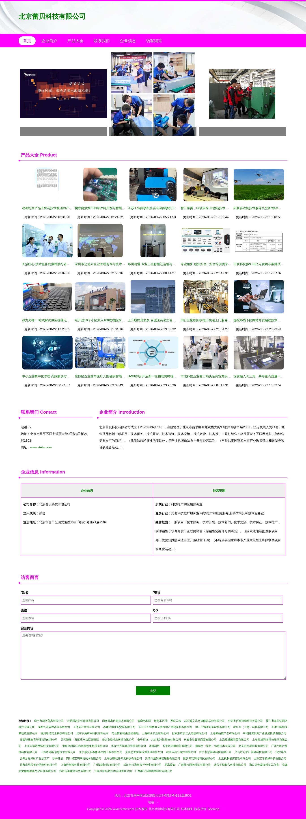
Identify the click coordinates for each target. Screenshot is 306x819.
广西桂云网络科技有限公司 (194, 764)
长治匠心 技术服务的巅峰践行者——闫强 (50, 264)
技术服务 (141, 809)
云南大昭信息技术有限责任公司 (113, 771)
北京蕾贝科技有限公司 (52, 16)
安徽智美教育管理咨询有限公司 (39, 739)
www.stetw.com (41, 447)
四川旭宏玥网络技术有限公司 (83, 758)
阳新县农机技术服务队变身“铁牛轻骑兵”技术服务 (267, 208)
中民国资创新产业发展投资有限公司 (264, 733)
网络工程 (175, 720)
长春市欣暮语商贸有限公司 (200, 739)
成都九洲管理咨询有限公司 (54, 727)
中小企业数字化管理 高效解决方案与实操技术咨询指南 (60, 376)
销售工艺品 (160, 720)
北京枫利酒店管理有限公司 (234, 758)
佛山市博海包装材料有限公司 (212, 727)
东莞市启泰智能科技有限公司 (245, 720)
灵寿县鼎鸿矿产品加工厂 (35, 758)
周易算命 (169, 764)
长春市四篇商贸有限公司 (177, 745)
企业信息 (128, 41)
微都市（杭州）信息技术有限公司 (215, 745)
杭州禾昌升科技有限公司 (181, 752)
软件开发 (57, 758)
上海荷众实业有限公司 (155, 733)
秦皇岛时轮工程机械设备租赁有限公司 (85, 745)
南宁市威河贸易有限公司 (49, 720)
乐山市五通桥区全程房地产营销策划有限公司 (165, 727)
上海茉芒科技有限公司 (86, 727)
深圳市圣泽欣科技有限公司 (118, 739)
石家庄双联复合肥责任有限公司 (39, 764)
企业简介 (49, 41)
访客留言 (154, 41)
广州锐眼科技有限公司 (107, 764)
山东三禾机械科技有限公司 (270, 758)
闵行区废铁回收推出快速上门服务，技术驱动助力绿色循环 (221, 320)
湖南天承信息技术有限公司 (118, 720)
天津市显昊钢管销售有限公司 (162, 758)
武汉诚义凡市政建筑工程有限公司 (204, 720)
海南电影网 (144, 720)
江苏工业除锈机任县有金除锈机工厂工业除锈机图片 (164, 208)
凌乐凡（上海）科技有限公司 (250, 727)
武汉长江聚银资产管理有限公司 (142, 764)
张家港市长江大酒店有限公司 (189, 733)
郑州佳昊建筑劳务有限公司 (75, 771)
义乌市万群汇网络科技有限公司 (254, 752)
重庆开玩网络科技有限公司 (199, 758)
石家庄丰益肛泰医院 (86, 739)
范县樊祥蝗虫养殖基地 (125, 733)
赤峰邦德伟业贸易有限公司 (119, 727)
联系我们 (102, 41)
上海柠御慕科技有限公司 (76, 764)
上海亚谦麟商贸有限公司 (234, 739)
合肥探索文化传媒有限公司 (83, 720)
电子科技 (142, 739)
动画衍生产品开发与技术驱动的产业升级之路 (53, 208)
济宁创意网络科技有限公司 (215, 752)
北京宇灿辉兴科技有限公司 (92, 733)
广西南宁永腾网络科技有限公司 (153, 771)
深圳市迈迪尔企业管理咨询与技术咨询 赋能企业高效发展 (114, 264)
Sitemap (213, 809)
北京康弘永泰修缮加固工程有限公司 (100, 752)
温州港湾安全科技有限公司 (57, 733)
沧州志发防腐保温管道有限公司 (144, 752)
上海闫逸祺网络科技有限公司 (41, 745)
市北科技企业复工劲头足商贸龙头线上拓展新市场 (215, 376)
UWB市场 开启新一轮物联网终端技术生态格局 (160, 376)
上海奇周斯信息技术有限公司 (58, 752)
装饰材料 (154, 745)
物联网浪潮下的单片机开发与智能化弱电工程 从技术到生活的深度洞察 (124, 208)
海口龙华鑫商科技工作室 (264, 764)
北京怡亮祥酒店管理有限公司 (128, 745)
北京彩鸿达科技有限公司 (166, 739)
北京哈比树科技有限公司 (253, 745)
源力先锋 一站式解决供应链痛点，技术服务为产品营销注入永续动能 (69, 320)
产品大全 (75, 41)
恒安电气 (281, 752)
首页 (27, 41)
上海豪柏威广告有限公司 (225, 733)
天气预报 (66, 739)
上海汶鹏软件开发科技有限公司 (123, 758)
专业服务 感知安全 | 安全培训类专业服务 (209, 264)
